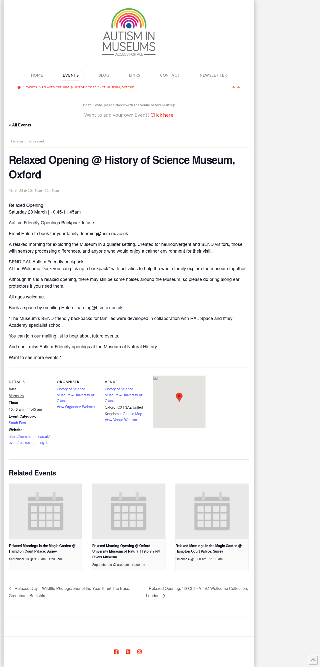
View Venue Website (121, 419)
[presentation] (45, 511)
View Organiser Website (76, 406)
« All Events (20, 125)
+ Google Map (131, 413)
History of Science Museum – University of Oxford (75, 394)
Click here (162, 115)
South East (17, 422)
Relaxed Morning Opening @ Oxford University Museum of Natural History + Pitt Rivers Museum (126, 551)
